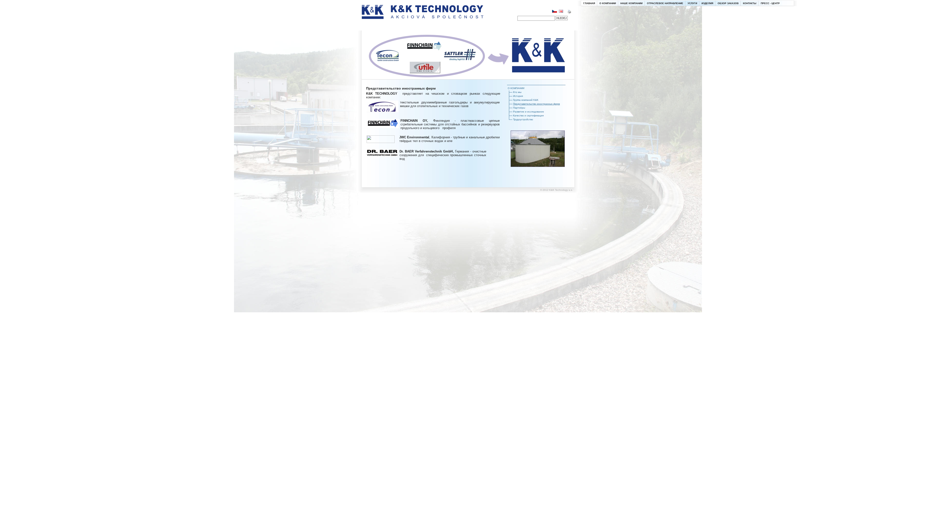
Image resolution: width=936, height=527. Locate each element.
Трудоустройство (523, 119)
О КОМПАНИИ (607, 3)
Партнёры (519, 107)
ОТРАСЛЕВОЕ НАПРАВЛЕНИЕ (665, 3)
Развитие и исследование (528, 111)
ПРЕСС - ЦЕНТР (770, 3)
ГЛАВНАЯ (589, 3)
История (518, 96)
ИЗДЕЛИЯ (707, 3)
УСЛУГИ (692, 3)
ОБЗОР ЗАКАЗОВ (728, 3)
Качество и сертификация (528, 115)
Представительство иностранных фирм (536, 103)
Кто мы (517, 92)
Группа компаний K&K (525, 100)
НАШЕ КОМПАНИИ (631, 3)
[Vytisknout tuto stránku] (569, 12)
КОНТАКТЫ (749, 3)
